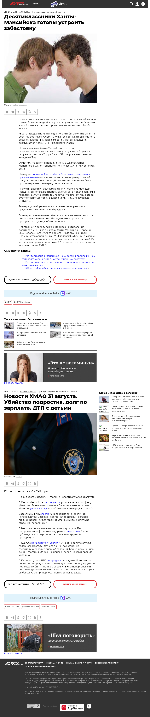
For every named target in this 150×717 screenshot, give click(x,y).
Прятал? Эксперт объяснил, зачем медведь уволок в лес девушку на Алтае (127, 428)
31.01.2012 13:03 (10, 12)
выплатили (73, 531)
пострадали (54, 560)
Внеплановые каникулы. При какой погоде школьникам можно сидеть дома (32, 325)
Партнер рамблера (50, 706)
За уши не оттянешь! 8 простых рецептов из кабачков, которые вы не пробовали (129, 437)
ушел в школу (38, 508)
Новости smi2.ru (14, 383)
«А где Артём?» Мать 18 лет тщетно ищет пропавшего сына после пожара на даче (127, 408)
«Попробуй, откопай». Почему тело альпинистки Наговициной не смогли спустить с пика (128, 399)
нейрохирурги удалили (45, 543)
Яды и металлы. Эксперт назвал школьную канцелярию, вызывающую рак (126, 418)
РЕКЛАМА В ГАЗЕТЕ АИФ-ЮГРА (79, 663)
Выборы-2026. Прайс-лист (106, 663)
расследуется (52, 502)
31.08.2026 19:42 (11, 392)
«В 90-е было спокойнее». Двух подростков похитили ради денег (127, 446)
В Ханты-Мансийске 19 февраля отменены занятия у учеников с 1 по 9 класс (78, 334)
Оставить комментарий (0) (75, 280)
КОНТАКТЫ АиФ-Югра (34, 663)
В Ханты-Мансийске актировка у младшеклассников (32, 343)
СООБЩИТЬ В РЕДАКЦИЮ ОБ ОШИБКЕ (41, 666)
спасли (44, 514)
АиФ (19, 477)
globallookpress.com (19, 105)
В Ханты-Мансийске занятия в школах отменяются (56, 268)
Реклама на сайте (54, 663)
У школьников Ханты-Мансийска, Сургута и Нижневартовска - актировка (78, 325)
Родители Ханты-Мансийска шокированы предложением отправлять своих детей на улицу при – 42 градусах (59, 257)
